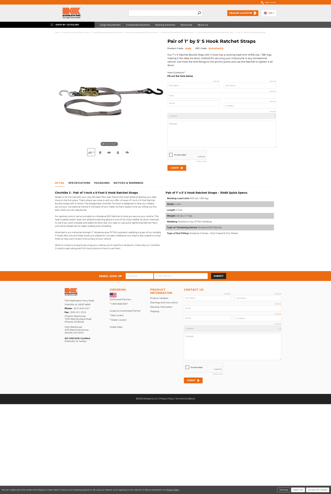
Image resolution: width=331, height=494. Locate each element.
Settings (283, 490)
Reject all (298, 490)
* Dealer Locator (118, 320)
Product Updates (159, 298)
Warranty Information (161, 307)
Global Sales (116, 327)
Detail (60, 183)
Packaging (102, 183)
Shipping (154, 311)
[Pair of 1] (91, 152)
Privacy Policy (166, 398)
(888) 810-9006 (78, 312)
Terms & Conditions (185, 398)
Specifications (79, 183)
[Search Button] (199, 13)
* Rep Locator (117, 315)
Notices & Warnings (128, 183)
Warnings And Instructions (164, 302)
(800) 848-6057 (82, 308)
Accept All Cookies (317, 490)
